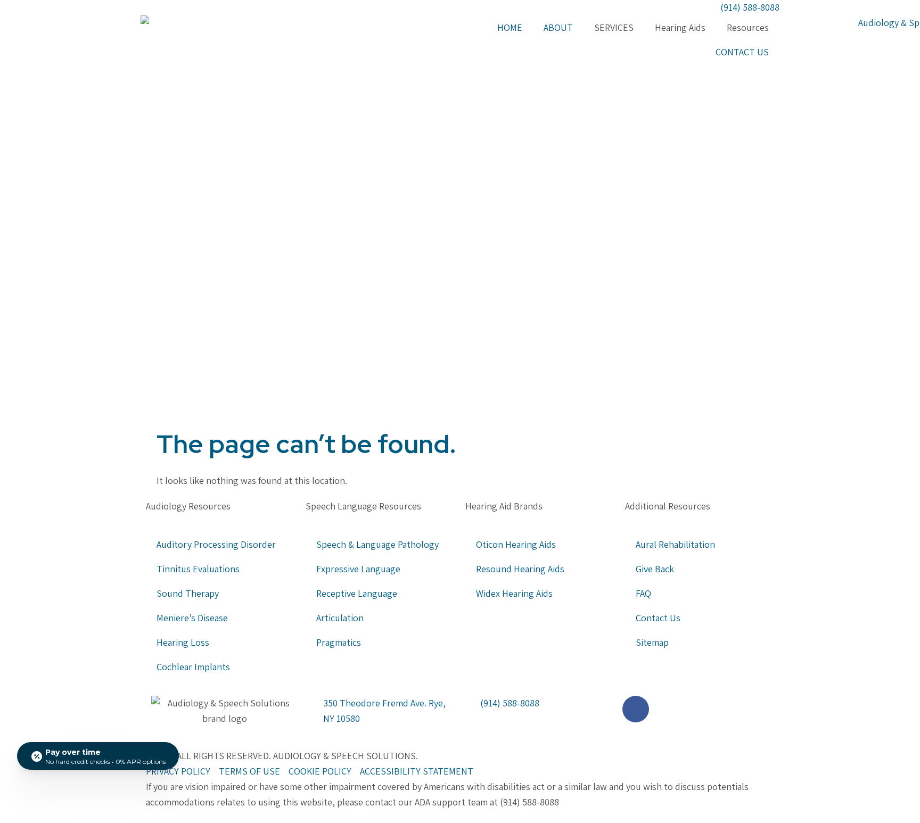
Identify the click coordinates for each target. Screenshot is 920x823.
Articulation (340, 618)
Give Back (655, 569)
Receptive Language (356, 593)
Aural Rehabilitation (675, 544)
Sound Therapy (188, 593)
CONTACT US (742, 52)
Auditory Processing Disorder (216, 544)
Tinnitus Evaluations (198, 569)
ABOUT (558, 27)
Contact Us (658, 618)
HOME (509, 27)
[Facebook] (635, 709)
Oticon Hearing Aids (516, 544)
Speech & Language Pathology (377, 544)
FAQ (643, 593)
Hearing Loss (184, 642)
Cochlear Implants (193, 667)
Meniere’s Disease (192, 618)
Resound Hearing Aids (520, 569)
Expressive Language (358, 569)
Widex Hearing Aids (514, 593)
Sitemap (652, 642)
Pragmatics (338, 642)
